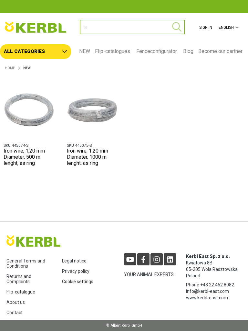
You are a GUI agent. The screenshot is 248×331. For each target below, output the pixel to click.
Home (10, 68)
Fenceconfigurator (156, 51)
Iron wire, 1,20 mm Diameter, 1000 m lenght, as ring (87, 157)
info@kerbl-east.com (207, 291)
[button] (228, 27)
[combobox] (132, 27)
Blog (188, 51)
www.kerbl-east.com (207, 297)
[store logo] (37, 27)
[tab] (124, 51)
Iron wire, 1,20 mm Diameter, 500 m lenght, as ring (24, 157)
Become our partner (220, 51)
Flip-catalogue (20, 291)
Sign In (205, 27)
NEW (84, 51)
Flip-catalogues (112, 51)
